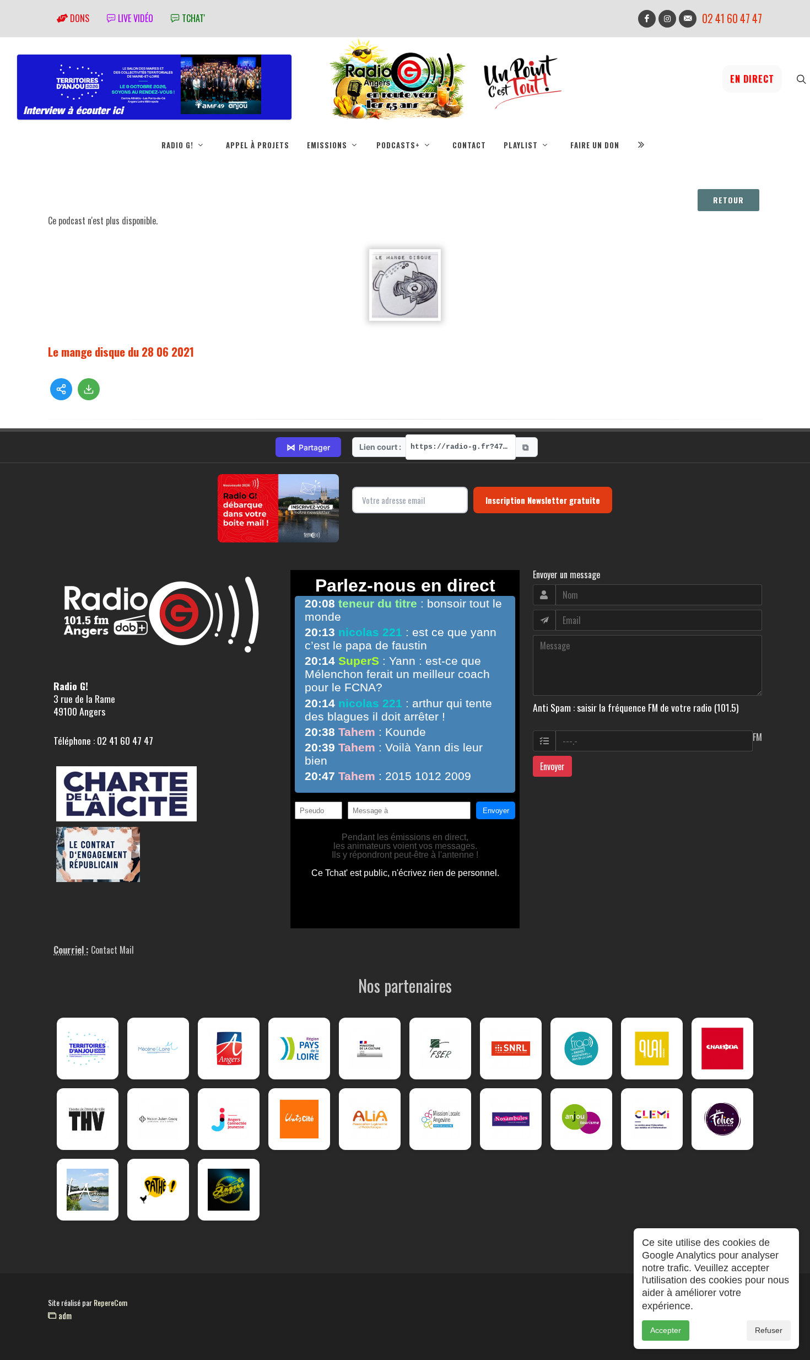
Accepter (665, 1330)
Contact (469, 144)
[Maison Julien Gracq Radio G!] (158, 1119)
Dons (78, 18)
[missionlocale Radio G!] (440, 1119)
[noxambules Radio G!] (511, 1119)
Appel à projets (257, 144)
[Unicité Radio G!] (299, 1119)
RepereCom (110, 1302)
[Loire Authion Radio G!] (87, 1189)
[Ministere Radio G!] (369, 1048)
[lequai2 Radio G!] (652, 1048)
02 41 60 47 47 (732, 18)
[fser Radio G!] (440, 1048)
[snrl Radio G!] (511, 1048)
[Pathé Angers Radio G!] (158, 1189)
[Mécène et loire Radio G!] (158, 1048)
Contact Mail (112, 949)
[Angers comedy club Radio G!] (228, 1189)
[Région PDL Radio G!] (299, 1048)
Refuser (768, 1330)
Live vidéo (134, 18)
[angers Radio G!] (228, 1048)
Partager (308, 447)
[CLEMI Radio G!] (652, 1119)
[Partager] (61, 389)
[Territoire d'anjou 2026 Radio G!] (87, 1048)
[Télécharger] (89, 389)
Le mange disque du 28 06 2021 (121, 351)
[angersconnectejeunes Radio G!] (228, 1119)
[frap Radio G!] (581, 1048)
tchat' (192, 18)
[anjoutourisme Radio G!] (581, 1119)
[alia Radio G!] (369, 1119)
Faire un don (594, 144)
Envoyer (552, 766)
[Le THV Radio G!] (87, 1119)
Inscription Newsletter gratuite (542, 500)
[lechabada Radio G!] (722, 1048)
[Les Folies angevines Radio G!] (722, 1119)
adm (64, 1315)
